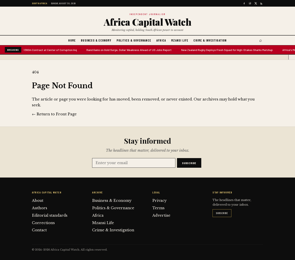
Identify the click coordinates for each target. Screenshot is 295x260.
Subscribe (189, 163)
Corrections (43, 223)
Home (72, 40)
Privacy (159, 200)
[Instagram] (249, 3)
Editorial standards (49, 215)
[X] (255, 3)
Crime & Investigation (210, 40)
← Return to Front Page (54, 114)
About (37, 200)
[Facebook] (244, 3)
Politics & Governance (134, 40)
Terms (158, 208)
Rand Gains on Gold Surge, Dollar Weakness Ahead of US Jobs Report (126, 50)
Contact (39, 230)
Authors (39, 208)
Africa (161, 40)
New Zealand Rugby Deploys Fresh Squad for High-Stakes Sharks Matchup (224, 50)
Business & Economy (96, 40)
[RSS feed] (261, 3)
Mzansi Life (179, 40)
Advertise (161, 215)
